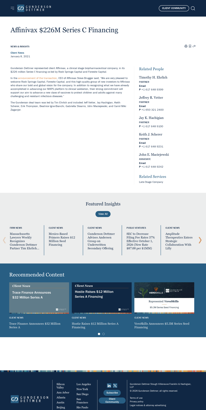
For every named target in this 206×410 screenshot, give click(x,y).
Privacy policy (136, 401)
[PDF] (190, 46)
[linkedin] (109, 385)
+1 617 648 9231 (152, 146)
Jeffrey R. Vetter (151, 97)
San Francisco (82, 400)
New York (82, 389)
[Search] (192, 8)
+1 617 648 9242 (152, 167)
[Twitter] (115, 385)
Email (142, 86)
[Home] (34, 8)
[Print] (186, 46)
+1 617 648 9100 (152, 126)
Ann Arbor (63, 392)
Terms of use (136, 397)
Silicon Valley (61, 386)
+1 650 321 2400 (152, 110)
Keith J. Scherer (150, 134)
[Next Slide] (199, 240)
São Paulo (82, 407)
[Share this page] (194, 46)
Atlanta (61, 397)
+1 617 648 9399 (152, 89)
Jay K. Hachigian (151, 118)
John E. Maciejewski (154, 154)
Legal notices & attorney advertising (148, 405)
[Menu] (12, 8)
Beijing (61, 407)
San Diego (82, 394)
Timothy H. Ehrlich (153, 77)
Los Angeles (83, 384)
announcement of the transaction (37, 78)
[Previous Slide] (4, 240)
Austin (60, 402)
